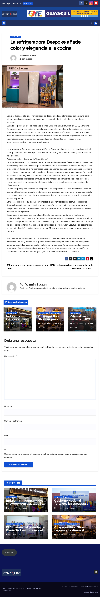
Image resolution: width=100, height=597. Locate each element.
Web (6, 435)
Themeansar (7, 590)
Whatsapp (9, 552)
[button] (92, 23)
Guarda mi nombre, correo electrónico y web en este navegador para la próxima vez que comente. (45, 456)
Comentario (10, 356)
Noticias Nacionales (90, 592)
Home (64, 587)
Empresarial (15, 36)
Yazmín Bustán (29, 56)
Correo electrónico (14, 421)
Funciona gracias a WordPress (14, 588)
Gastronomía (55, 313)
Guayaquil (59, 497)
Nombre (9, 406)
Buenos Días (74, 587)
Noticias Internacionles (89, 587)
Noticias (68, 497)
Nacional (10, 524)
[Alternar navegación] (48, 23)
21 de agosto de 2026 (17, 508)
